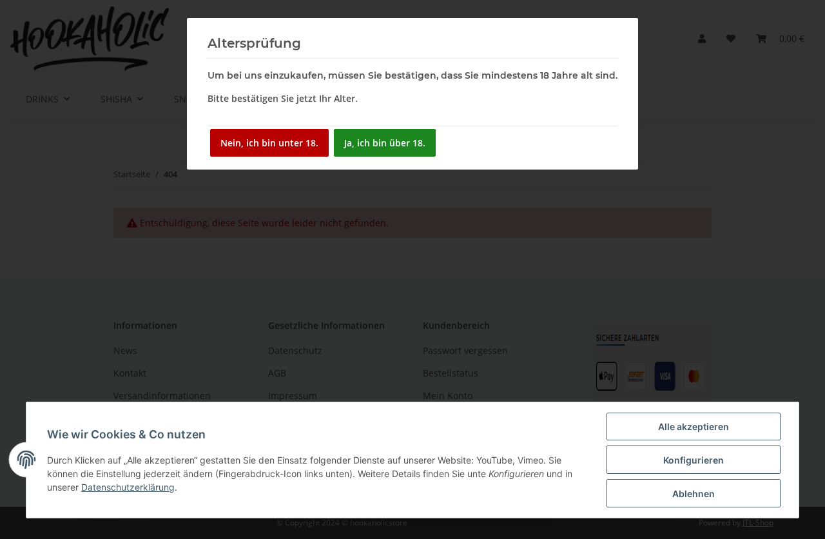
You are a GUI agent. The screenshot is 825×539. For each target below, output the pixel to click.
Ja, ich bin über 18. (384, 143)
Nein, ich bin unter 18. (269, 143)
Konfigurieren (693, 460)
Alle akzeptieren (693, 426)
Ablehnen (693, 493)
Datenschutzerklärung (128, 487)
